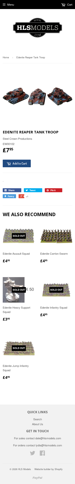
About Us (37, 424)
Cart (69, 4)
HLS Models (24, 469)
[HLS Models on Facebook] (42, 454)
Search (37, 419)
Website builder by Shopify (48, 469)
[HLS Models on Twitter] (32, 454)
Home (6, 57)
